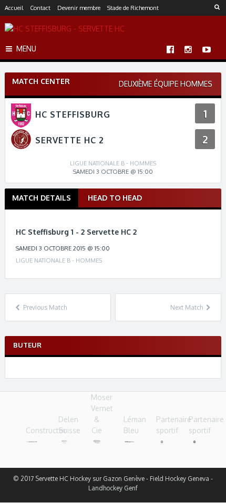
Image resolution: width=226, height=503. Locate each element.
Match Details (41, 197)
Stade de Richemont (133, 8)
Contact (40, 8)
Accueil (14, 8)
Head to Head (115, 197)
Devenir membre (78, 8)
